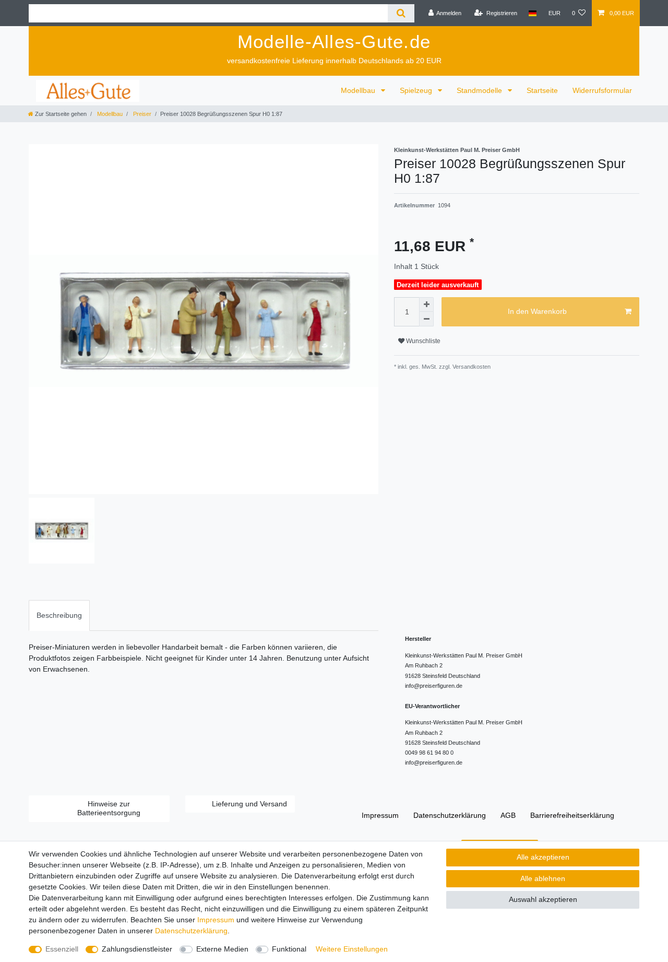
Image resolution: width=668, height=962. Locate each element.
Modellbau (359, 90)
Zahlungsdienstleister (137, 949)
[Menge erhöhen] (426, 304)
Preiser (141, 114)
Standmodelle (480, 90)
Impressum (380, 815)
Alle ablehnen (542, 878)
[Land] (532, 13)
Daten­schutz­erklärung (449, 815)
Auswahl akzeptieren (543, 899)
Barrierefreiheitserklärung (572, 815)
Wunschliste (422, 341)
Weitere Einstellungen (352, 949)
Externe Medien (222, 949)
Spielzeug (417, 90)
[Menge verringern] (426, 319)
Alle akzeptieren (543, 857)
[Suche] (401, 13)
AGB (508, 815)
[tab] (59, 615)
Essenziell (61, 949)
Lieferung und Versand (249, 804)
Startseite (542, 90)
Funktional (289, 949)
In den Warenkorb (537, 311)
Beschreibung (59, 615)
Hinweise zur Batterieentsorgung (108, 808)
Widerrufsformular (602, 90)
